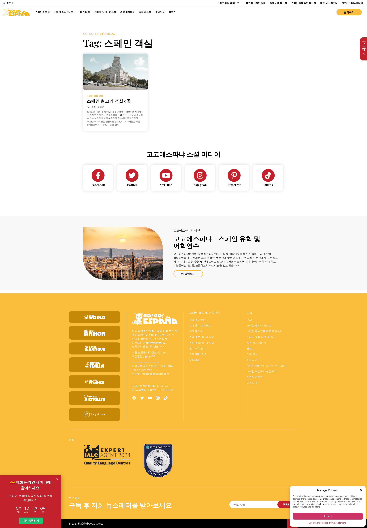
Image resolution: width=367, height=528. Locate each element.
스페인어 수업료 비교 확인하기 (264, 331)
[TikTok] (268, 175)
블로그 (172, 12)
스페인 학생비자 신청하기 (261, 371)
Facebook (98, 185)
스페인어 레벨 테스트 (228, 3)
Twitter (132, 185)
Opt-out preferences (318, 523)
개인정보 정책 (255, 377)
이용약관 (252, 382)
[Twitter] (132, 175)
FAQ (249, 319)
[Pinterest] (234, 175)
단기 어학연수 (197, 348)
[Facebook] (98, 175)
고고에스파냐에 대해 (352, 3)
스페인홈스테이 (198, 354)
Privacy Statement (337, 523)
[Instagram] (200, 175)
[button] (361, 490)
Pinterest (234, 185)
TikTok (268, 185)
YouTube (166, 185)
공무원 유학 (145, 12)
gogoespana (154, 342)
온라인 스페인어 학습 (201, 342)
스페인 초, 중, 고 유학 (105, 12)
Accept (328, 516)
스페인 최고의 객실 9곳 (109, 101)
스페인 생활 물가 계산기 (303, 3)
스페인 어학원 (42, 12)
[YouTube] (166, 175)
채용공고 (252, 359)
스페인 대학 (84, 12)
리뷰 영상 (252, 354)
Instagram (200, 185)
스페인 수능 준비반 (64, 12)
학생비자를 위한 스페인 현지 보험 (266, 365)
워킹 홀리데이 (127, 12)
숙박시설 (159, 12)
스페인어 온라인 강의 (255, 3)
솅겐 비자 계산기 (278, 3)
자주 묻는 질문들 (328, 3)
